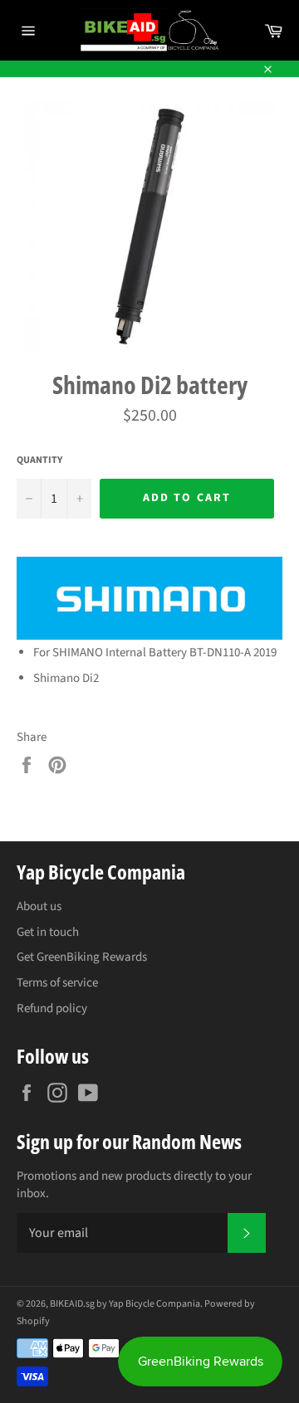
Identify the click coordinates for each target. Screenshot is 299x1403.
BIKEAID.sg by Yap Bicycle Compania (125, 1304)
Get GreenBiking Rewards (82, 957)
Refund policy (52, 1008)
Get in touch (48, 932)
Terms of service (57, 982)
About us (39, 906)
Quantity (39, 460)
